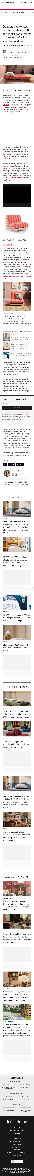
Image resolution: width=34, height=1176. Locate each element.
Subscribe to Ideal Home (9, 1107)
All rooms (5, 23)
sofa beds (20, 464)
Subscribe (23, 2)
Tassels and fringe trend (18, 12)
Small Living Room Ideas (9, 1084)
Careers (17, 1150)
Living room (15, 23)
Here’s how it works (18, 57)
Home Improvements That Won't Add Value (9, 1088)
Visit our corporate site (24, 1169)
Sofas (23, 23)
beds (5, 464)
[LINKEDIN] (16, 475)
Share (6, 90)
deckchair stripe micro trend (12, 178)
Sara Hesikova (12, 51)
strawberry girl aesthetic (11, 276)
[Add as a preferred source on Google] (17, 1161)
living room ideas (22, 264)
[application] (17, 194)
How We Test (17, 1138)
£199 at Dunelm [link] (8, 244)
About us (17, 1127)
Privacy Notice (24, 414)
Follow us (19, 90)
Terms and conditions (17, 1141)
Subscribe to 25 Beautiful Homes (25, 1111)
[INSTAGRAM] (13, 475)
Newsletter (28, 90)
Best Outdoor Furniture (9, 1099)
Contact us (17, 1133)
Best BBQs (25, 1096)
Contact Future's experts (17, 1130)
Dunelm (23, 107)
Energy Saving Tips (25, 1087)
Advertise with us (17, 1136)
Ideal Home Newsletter (25, 1107)
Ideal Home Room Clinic (9, 1110)
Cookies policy (17, 1147)
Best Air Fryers (25, 1099)
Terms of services (22, 412)
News (24, 52)
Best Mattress (9, 1096)
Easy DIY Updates (25, 1084)
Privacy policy (17, 1144)
